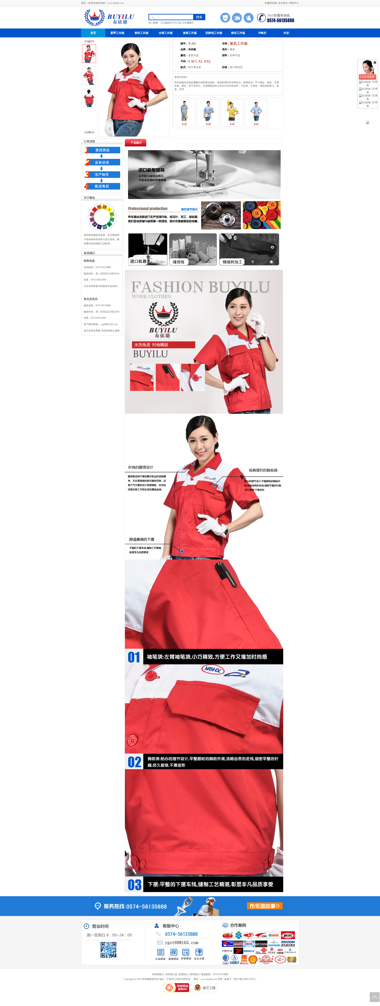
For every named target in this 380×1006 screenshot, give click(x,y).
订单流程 (89, 141)
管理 (220, 979)
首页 (93, 32)
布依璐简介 (158, 974)
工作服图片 (188, 22)
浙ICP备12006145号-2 (245, 979)
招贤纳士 (183, 974)
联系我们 (89, 253)
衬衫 (286, 32)
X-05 (184, 123)
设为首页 (283, 3)
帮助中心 (294, 3)
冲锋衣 (262, 32)
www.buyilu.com (115, 3)
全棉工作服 (166, 32)
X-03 (232, 123)
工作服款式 (166, 22)
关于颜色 (89, 197)
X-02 (256, 123)
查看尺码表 (180, 77)
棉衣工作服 (238, 32)
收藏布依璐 (271, 3)
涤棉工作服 (190, 32)
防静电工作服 (214, 32)
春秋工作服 (141, 32)
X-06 (208, 123)
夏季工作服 (117, 32)
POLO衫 (177, 22)
